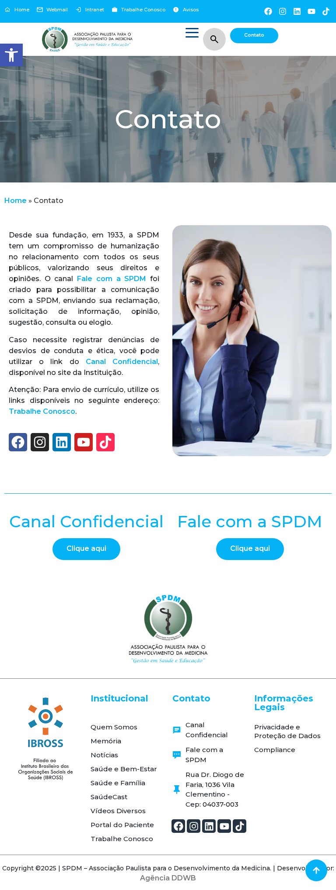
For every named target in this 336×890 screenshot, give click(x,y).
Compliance (274, 750)
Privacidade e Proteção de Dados (287, 731)
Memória (106, 741)
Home (15, 200)
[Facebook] (267, 11)
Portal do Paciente (122, 825)
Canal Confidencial (122, 361)
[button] (11, 55)
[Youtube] (311, 11)
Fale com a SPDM (113, 279)
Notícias (104, 755)
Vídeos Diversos (118, 811)
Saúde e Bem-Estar (124, 769)
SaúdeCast (109, 797)
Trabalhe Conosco (42, 411)
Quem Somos (114, 727)
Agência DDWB (168, 878)
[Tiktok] (326, 11)
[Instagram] (282, 11)
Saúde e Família (118, 783)
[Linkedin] (296, 11)
